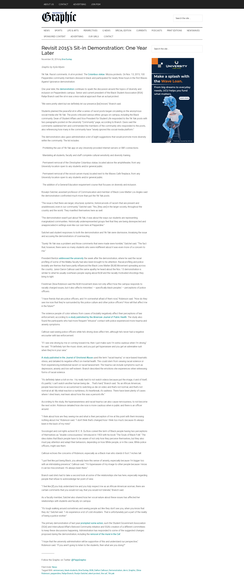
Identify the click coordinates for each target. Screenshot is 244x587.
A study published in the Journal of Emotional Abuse (67, 357)
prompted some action (92, 523)
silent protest (94, 573)
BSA (91, 570)
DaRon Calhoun (101, 570)
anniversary (58, 570)
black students (71, 570)
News (54, 567)
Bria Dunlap (84, 570)
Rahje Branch (68, 573)
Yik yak (111, 573)
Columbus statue (96, 74)
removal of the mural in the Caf (105, 534)
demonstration (67, 89)
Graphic (132, 570)
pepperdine (56, 573)
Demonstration (115, 570)
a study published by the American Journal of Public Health (98, 317)
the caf (104, 573)
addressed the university (71, 258)
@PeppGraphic (78, 560)
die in (125, 570)
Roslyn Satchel (81, 573)
